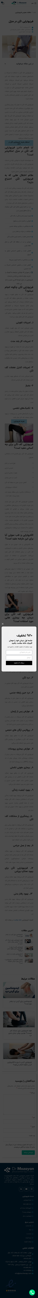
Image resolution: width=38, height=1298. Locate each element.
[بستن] (2, 623)
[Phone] (32, 1292)
